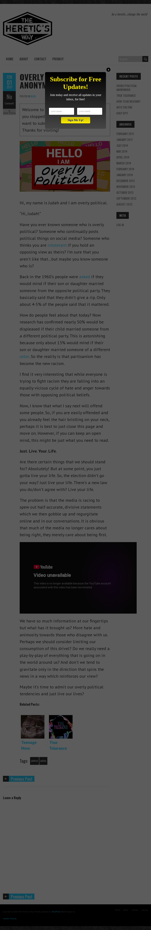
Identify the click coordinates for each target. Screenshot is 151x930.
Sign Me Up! (76, 120)
